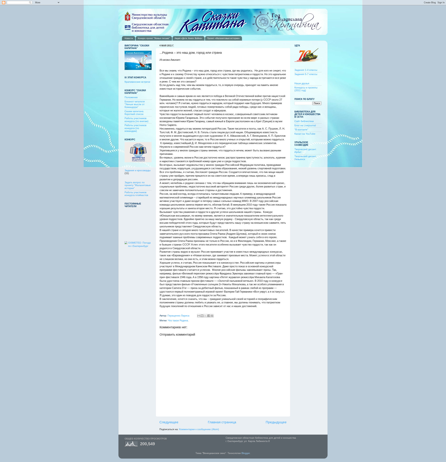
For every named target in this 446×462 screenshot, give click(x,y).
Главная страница (222, 422)
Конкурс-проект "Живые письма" (154, 38)
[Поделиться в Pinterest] (212, 315)
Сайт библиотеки (304, 121)
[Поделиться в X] (205, 315)
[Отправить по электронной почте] (199, 315)
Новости (129, 38)
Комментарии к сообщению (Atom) (199, 429)
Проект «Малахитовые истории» (223, 38)
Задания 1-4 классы (305, 70)
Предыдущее (276, 422)
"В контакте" (301, 129)
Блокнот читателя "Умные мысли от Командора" (135, 104)
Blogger (245, 453)
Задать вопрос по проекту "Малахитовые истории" (138, 185)
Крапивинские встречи (137, 82)
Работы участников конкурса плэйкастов (136, 193)
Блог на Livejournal (305, 125)
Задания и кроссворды (138, 170)
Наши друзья (301, 83)
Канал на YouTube (304, 133)
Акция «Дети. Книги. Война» (188, 38)
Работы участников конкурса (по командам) (135, 128)
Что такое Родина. (178, 320)
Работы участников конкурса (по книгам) (136, 119)
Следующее (168, 422)
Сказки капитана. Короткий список (134, 112)
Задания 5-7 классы (305, 74)
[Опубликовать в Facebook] (208, 315)
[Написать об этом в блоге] (202, 315)
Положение (131, 97)
